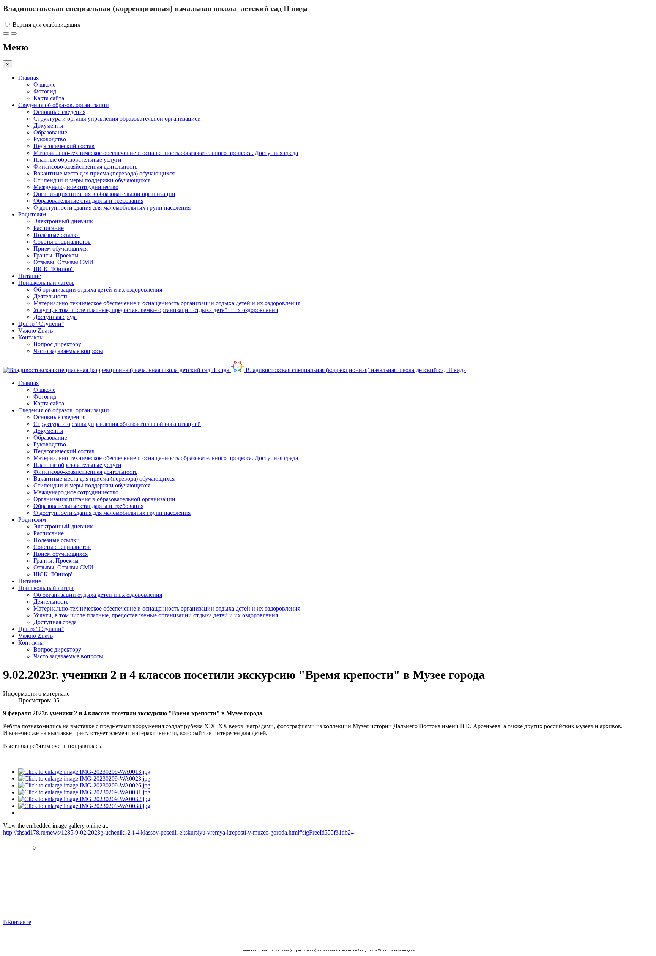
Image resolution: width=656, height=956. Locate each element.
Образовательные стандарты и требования (88, 200)
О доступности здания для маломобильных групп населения (112, 207)
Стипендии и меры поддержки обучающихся (91, 180)
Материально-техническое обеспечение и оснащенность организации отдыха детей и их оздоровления (166, 303)
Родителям (32, 214)
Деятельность (50, 296)
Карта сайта (48, 98)
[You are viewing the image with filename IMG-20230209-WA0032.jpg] (84, 799)
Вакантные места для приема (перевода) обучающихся (104, 173)
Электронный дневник (63, 221)
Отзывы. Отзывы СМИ (63, 262)
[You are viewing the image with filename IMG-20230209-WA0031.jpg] (84, 792)
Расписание (48, 228)
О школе (44, 84)
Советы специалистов (62, 241)
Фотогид (44, 91)
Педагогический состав (64, 146)
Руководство (49, 139)
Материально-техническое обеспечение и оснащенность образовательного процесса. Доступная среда (165, 153)
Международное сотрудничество (75, 187)
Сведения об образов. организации (63, 105)
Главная (28, 77)
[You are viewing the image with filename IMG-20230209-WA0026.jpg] (84, 785)
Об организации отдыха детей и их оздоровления (97, 289)
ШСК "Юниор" (53, 269)
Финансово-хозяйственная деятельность (85, 166)
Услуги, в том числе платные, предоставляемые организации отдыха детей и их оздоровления (155, 310)
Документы (48, 125)
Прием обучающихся (60, 248)
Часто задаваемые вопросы (68, 351)
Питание (29, 276)
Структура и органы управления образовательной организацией (117, 118)
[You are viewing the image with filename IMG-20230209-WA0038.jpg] (84, 806)
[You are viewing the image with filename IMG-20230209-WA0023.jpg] (84, 778)
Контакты (31, 337)
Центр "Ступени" (41, 323)
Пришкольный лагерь (46, 282)
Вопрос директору (57, 344)
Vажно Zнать (35, 330)
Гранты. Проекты (56, 255)
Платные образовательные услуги (77, 159)
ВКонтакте (17, 922)
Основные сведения (59, 112)
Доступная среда (55, 317)
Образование (50, 132)
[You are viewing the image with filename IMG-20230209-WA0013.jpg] (84, 771)
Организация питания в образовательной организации (104, 194)
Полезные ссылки (56, 235)
